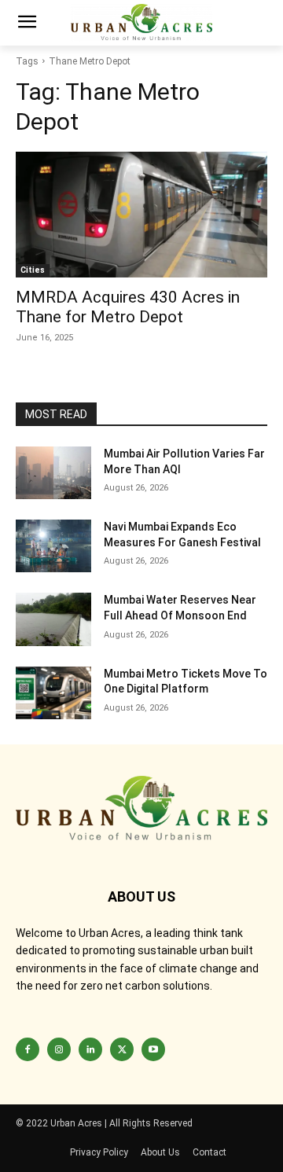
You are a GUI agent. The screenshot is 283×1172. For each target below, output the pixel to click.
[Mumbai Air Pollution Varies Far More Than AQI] (53, 472)
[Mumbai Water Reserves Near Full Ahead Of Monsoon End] (53, 619)
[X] (122, 1049)
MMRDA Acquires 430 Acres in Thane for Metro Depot (128, 307)
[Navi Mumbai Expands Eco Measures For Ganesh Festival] (53, 546)
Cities (32, 270)
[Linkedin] (90, 1049)
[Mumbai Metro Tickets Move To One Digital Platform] (53, 693)
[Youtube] (153, 1049)
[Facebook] (27, 1049)
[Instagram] (59, 1049)
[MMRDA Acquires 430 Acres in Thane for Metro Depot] (141, 214)
